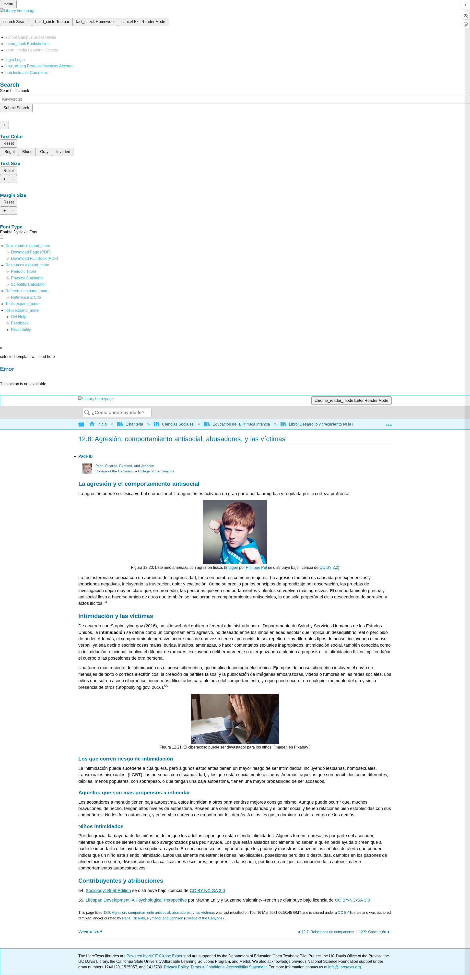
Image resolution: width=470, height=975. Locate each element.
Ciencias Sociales (178, 424)
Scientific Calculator (28, 284)
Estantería (134, 424)
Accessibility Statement (246, 967)
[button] (19, 323)
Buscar (87, 413)
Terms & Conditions (207, 967)
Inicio (102, 424)
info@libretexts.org (344, 967)
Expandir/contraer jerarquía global (84, 424)
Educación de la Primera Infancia (241, 424)
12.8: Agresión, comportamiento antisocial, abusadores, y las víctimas (159, 912)
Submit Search (16, 108)
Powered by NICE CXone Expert (155, 956)
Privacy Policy (176, 967)
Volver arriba (88, 931)
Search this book (14, 91)
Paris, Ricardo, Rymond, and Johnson (124, 466)
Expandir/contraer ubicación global (389, 423)
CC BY (344, 912)
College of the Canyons (113, 471)
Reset (8, 143)
